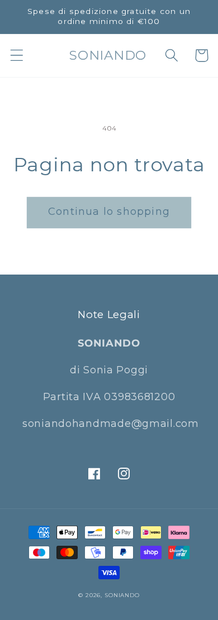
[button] (17, 55)
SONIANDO (122, 595)
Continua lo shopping (109, 211)
